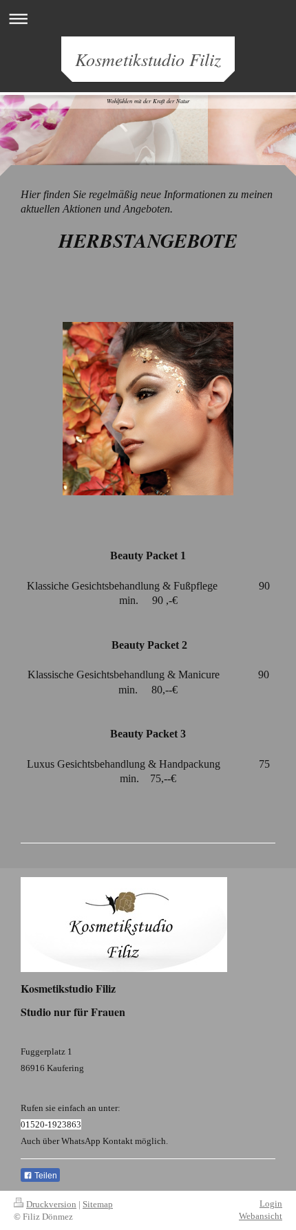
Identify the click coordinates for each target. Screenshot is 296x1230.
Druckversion (51, 1204)
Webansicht (260, 1216)
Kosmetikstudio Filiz (148, 59)
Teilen (44, 1175)
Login (271, 1203)
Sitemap (98, 1204)
